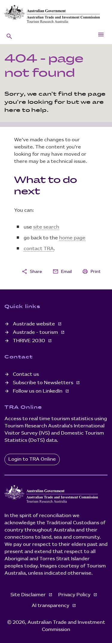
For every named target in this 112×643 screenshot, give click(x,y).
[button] (9, 36)
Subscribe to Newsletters (43, 382)
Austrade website (34, 324)
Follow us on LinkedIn (38, 391)
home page (72, 238)
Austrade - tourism (36, 332)
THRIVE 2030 (29, 340)
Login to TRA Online (32, 459)
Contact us (26, 374)
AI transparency (51, 605)
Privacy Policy (75, 594)
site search (46, 227)
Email (62, 271)
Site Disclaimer (28, 594)
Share (32, 271)
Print (91, 271)
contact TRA (39, 248)
